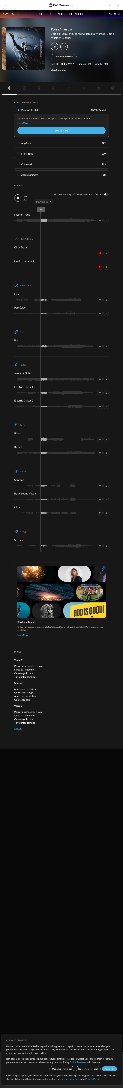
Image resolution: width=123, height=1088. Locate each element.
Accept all (109, 1068)
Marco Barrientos (94, 33)
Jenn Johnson (75, 33)
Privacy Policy (92, 1079)
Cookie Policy (74, 1079)
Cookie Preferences (79, 1062)
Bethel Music (58, 33)
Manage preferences (62, 1068)
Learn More (22, 123)
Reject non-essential (88, 1068)
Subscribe (61, 130)
